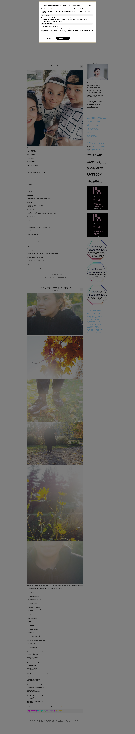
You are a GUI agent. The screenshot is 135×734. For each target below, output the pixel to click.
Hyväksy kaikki (63, 38)
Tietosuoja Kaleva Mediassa (47, 34)
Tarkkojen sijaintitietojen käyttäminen (49, 26)
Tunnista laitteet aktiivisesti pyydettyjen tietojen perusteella (54, 28)
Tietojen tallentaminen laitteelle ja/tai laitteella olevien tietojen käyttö (57, 17)
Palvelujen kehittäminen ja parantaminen (50, 21)
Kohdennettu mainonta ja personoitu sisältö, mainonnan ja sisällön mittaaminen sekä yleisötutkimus (64, 19)
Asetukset (48, 38)
